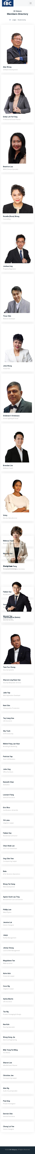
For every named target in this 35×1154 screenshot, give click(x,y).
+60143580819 (17, 147)
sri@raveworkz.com (17, 398)
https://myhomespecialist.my (17, 600)
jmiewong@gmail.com (18, 348)
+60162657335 (17, 446)
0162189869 (17, 97)
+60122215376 (17, 48)
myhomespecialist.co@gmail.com (17, 598)
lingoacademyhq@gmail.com (17, 149)
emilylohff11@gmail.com (17, 99)
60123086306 (17, 596)
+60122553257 (17, 247)
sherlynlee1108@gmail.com (17, 548)
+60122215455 (17, 396)
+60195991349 (17, 346)
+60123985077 (17, 648)
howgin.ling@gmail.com (17, 249)
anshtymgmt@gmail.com (17, 497)
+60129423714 (17, 198)
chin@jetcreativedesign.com (17, 298)
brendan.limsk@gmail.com (17, 448)
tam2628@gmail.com (17, 650)
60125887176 (17, 546)
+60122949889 (17, 495)
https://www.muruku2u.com (17, 499)
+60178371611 (17, 296)
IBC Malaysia (13, 1149)
